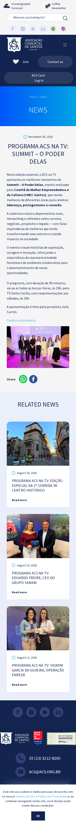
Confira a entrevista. (21, 320)
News (43, 97)
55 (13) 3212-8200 (44, 758)
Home (32, 97)
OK (38, 816)
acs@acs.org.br (45, 771)
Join (25, 62)
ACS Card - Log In (39, 77)
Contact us (55, 62)
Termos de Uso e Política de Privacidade (41, 796)
